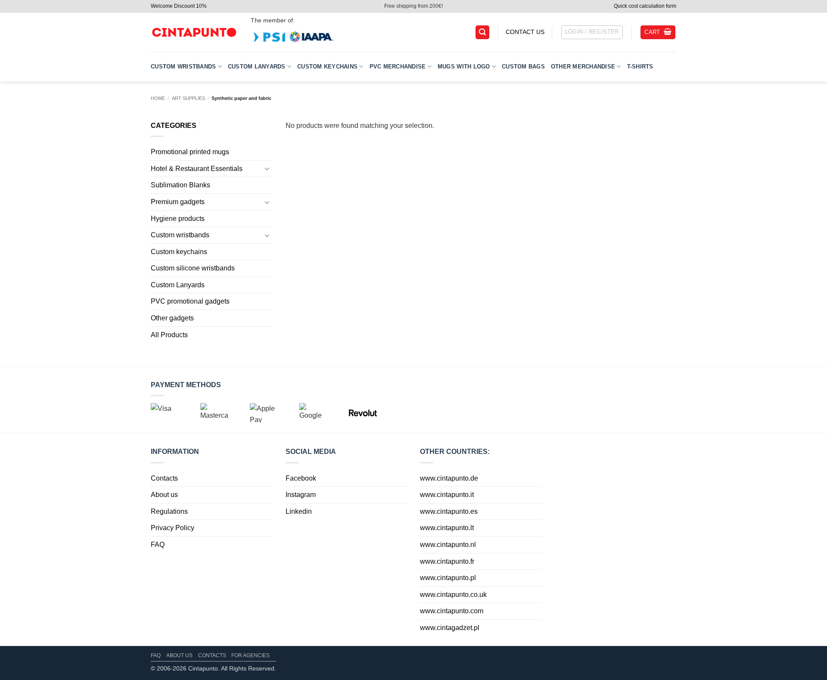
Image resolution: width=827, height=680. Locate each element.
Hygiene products (178, 218)
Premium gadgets (178, 201)
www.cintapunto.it (447, 494)
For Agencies (250, 655)
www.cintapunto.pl (448, 577)
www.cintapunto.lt (447, 527)
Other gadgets (172, 318)
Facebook (301, 478)
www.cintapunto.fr (447, 561)
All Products (169, 334)
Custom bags (523, 66)
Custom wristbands (183, 66)
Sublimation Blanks (180, 185)
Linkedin (299, 511)
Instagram (301, 494)
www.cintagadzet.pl (449, 627)
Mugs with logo (464, 66)
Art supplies (188, 98)
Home (158, 98)
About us (164, 494)
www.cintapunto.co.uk (453, 594)
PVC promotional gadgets (190, 301)
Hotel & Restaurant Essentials (197, 168)
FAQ (158, 544)
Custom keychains (327, 66)
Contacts (164, 478)
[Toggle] (267, 168)
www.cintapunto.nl (448, 544)
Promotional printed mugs (190, 151)
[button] (482, 32)
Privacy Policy (172, 527)
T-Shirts (640, 66)
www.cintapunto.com (451, 611)
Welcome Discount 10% (179, 6)
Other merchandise (583, 66)
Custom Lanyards (257, 66)
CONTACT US (525, 32)
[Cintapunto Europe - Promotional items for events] (194, 32)
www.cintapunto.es (449, 511)
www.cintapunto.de (449, 478)
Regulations (169, 511)
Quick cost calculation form (645, 6)
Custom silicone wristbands (193, 268)
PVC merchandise (398, 66)
